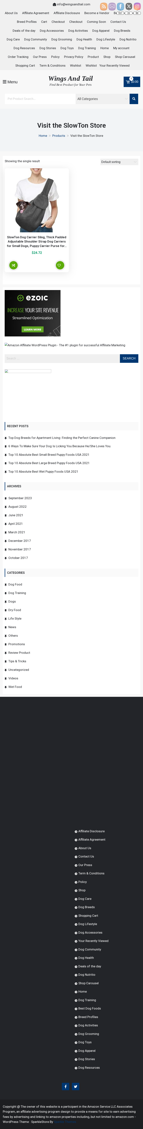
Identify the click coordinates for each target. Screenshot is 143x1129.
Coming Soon (96, 22)
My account (121, 48)
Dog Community (35, 39)
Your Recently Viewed (114, 65)
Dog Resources (24, 48)
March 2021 (16, 532)
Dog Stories (47, 48)
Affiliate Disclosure (67, 13)
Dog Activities (78, 30)
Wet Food (15, 687)
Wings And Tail (70, 78)
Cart (44, 22)
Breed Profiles (27, 22)
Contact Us (118, 22)
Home (104, 48)
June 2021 (15, 515)
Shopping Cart (25, 65)
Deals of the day (24, 30)
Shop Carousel (125, 57)
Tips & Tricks (17, 661)
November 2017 (19, 549)
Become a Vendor (96, 13)
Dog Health (84, 39)
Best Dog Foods (89, 1008)
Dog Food (15, 584)
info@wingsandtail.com (73, 4)
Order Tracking (18, 57)
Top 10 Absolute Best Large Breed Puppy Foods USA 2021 (49, 463)
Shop (106, 57)
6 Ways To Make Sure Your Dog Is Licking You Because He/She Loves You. (59, 446)
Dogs (12, 601)
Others (13, 635)
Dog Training (87, 48)
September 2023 (20, 498)
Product (93, 57)
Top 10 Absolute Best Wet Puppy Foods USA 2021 (43, 471)
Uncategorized (18, 670)
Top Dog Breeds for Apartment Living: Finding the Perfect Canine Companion (61, 438)
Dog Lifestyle (105, 39)
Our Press (40, 57)
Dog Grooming (61, 39)
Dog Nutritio (128, 39)
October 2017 (18, 558)
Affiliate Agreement (35, 13)
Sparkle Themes (65, 1122)
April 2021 (15, 524)
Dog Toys (67, 48)
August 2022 (17, 506)
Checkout (58, 22)
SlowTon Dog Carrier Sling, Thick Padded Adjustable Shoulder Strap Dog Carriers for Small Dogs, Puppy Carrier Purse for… (37, 241)
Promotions (16, 644)
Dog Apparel (100, 30)
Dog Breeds (122, 30)
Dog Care (13, 39)
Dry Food (14, 610)
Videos (13, 678)
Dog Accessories (52, 30)
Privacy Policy (73, 57)
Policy (55, 57)
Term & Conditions (52, 65)
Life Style (14, 618)
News (12, 627)
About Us (11, 13)
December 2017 (19, 541)
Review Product (19, 653)
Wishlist (75, 65)
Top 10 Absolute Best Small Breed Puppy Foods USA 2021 (49, 454)
